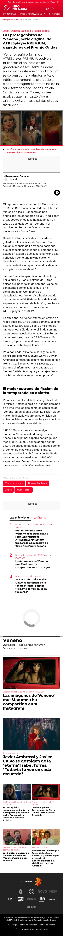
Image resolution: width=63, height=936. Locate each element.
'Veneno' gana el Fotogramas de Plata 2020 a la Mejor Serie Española (43, 811)
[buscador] (53, 8)
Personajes (54, 14)
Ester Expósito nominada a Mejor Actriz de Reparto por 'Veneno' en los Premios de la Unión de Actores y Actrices (16, 814)
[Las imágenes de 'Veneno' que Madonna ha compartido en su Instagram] (31, 673)
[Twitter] (5, 179)
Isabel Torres (23, 489)
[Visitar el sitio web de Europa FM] (31, 899)
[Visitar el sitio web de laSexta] (20, 891)
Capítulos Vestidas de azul (37, 2)
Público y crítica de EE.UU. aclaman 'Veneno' (33, 526)
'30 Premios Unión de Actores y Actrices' (17, 803)
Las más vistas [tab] (20, 518)
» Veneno (27, 19)
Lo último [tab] (40, 518)
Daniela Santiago (37, 483)
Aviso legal (12, 925)
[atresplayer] (47, 8)
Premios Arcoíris (39, 847)
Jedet (8, 489)
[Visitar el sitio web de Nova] (42, 891)
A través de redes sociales (29, 576)
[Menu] (59, 8)
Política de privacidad (28, 925)
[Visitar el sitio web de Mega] (53, 891)
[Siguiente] (58, 2)
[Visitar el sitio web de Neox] (31, 891)
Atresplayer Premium (12, 19)
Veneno (12, 641)
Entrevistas (9, 14)
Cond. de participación (25, 929)
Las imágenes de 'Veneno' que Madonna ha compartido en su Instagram (33, 564)
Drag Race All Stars (16, 2)
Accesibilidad (41, 929)
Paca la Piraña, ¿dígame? (32, 14)
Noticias (22, 648)
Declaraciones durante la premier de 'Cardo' (14, 848)
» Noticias (36, 19)
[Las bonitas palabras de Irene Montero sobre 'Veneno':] (17, 837)
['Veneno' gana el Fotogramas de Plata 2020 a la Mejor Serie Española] (46, 792)
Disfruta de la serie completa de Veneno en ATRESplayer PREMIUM (32, 151)
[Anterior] (5, 2)
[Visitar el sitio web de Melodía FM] (42, 899)
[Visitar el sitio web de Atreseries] (10, 899)
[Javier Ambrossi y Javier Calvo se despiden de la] (31, 734)
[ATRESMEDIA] (31, 881)
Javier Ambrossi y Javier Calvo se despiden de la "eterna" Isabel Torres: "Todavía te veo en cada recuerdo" (31, 585)
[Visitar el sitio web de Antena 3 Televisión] (10, 892)
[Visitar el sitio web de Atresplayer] (53, 899)
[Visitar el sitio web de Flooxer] (31, 907)
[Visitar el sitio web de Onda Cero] (20, 899)
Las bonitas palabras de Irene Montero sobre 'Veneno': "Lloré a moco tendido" (16, 857)
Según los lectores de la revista (43, 803)
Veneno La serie (14, 483)
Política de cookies (47, 925)
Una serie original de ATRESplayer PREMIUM (33, 556)
